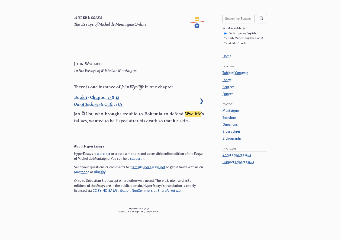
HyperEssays (88, 17)
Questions (230, 124)
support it (137, 158)
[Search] (261, 18)
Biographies (231, 131)
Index (226, 80)
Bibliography (231, 138)
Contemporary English (242, 33)
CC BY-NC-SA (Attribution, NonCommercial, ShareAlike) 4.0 (137, 190)
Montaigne (230, 110)
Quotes (227, 94)
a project (103, 154)
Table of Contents (235, 73)
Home (227, 56)
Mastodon (81, 172)
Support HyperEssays (238, 162)
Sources (228, 87)
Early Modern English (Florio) (245, 38)
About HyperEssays (236, 155)
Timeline (229, 117)
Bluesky (99, 172)
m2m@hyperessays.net (147, 167)
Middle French (237, 43)
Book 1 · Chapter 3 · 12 (98, 100)
